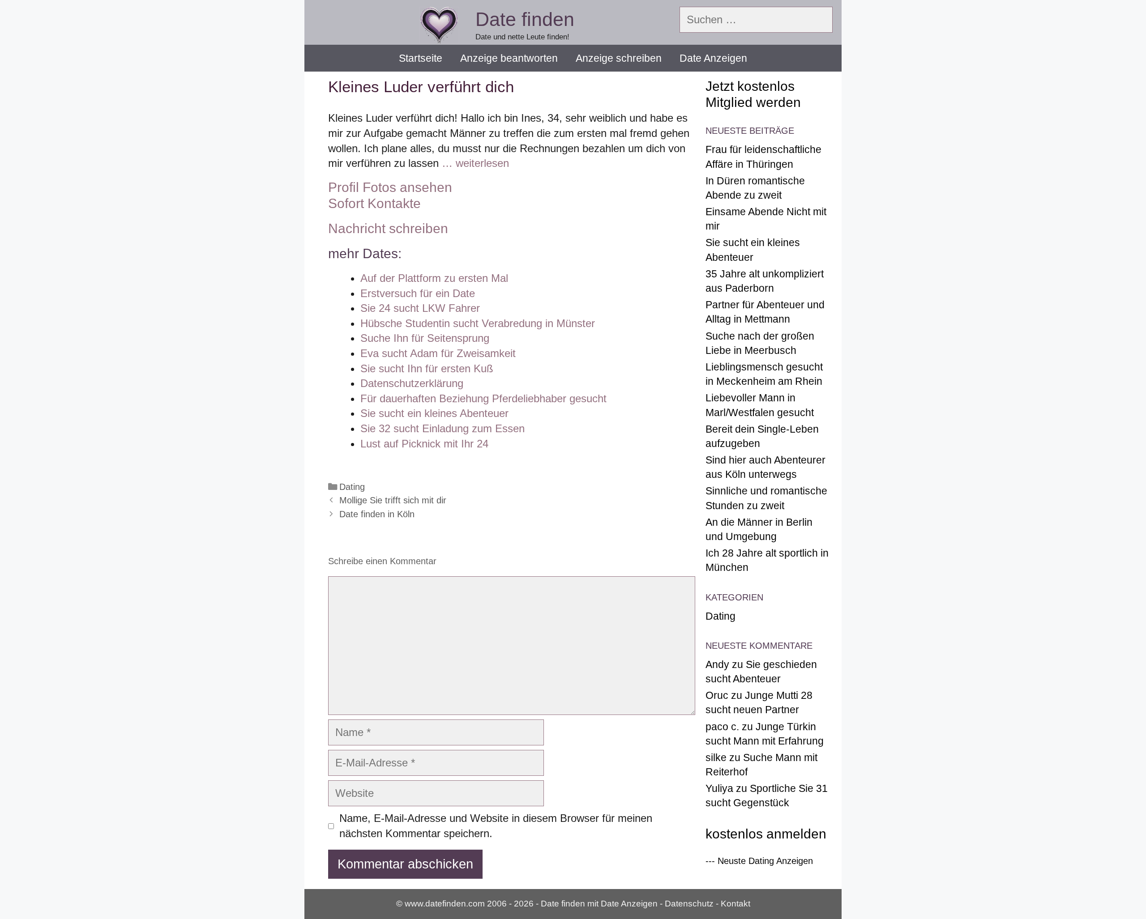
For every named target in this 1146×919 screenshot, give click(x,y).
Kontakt (735, 903)
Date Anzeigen (713, 58)
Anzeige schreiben (619, 58)
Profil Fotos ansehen (390, 187)
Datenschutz (689, 903)
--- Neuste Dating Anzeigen (759, 861)
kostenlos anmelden (766, 833)
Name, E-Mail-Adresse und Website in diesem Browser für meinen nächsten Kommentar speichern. (495, 825)
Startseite (420, 58)
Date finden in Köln (377, 514)
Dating (352, 487)
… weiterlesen (475, 163)
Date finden (524, 19)
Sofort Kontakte (374, 203)
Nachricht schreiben (388, 228)
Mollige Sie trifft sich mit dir (392, 500)
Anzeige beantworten (509, 58)
